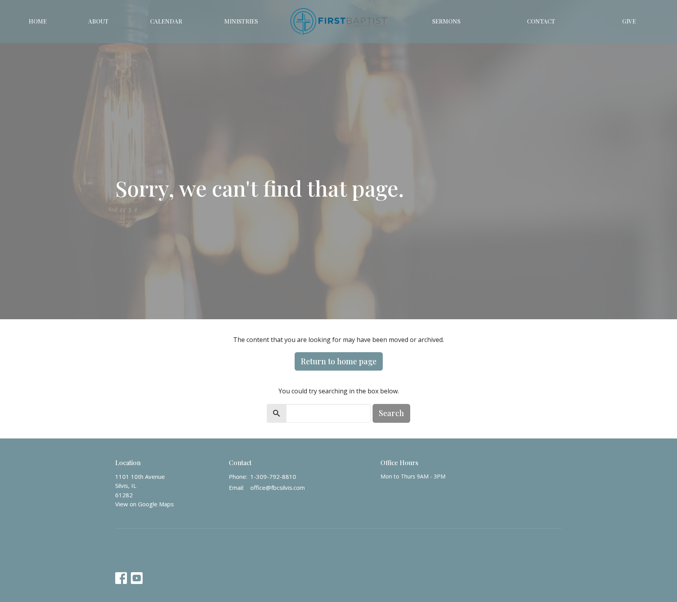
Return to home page (339, 361)
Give (629, 21)
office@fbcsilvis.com (277, 487)
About (98, 21)
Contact (541, 21)
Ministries (241, 21)
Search (391, 412)
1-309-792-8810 (273, 476)
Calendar (166, 21)
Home (38, 21)
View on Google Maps (144, 504)
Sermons (446, 21)
